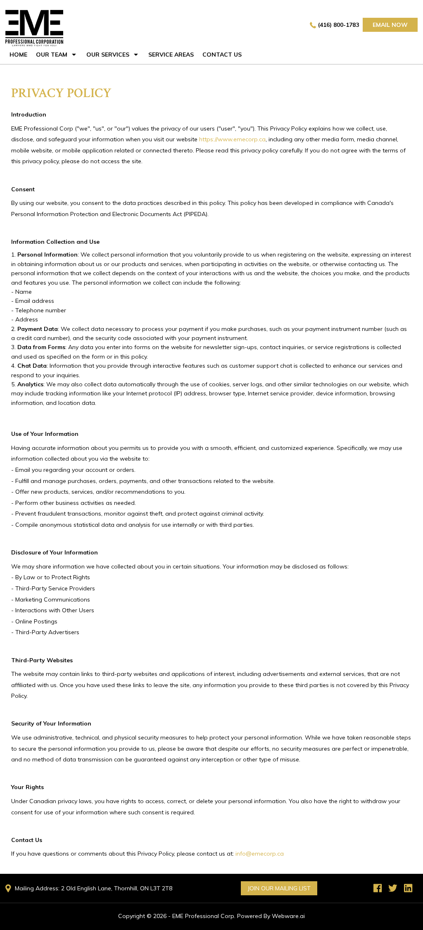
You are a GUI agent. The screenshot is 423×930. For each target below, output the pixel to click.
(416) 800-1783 (338, 25)
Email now (390, 25)
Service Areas (171, 54)
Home (18, 54)
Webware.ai (288, 916)
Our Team (51, 54)
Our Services (107, 54)
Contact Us (222, 54)
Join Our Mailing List (279, 888)
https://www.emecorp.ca (232, 139)
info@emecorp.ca (259, 853)
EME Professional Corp (203, 916)
